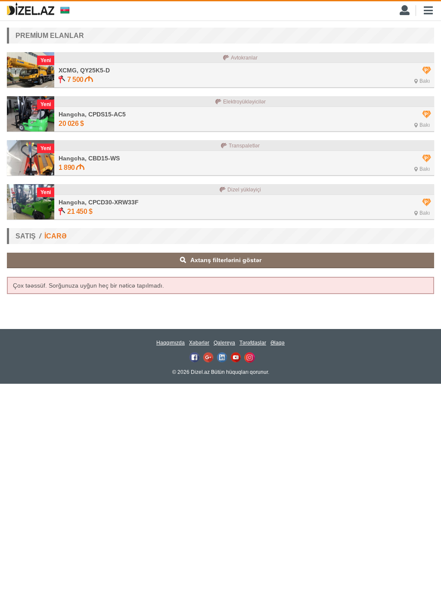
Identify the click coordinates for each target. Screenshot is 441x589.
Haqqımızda (170, 343)
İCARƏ (55, 236)
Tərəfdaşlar (252, 343)
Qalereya (224, 343)
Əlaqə (277, 343)
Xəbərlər (199, 343)
